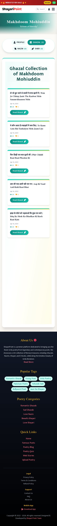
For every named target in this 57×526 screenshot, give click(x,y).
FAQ (28, 496)
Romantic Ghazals (29, 405)
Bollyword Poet (19, 389)
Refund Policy (28, 483)
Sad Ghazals (28, 410)
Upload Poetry (28, 460)
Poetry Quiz (28, 451)
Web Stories (28, 455)
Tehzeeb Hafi (37, 384)
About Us (28, 499)
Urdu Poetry (45, 378)
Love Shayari (28, 422)
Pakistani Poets (21, 384)
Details (47, 2)
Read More (28, 362)
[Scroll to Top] (51, 520)
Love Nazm (28, 414)
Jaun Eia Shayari (37, 389)
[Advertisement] (29, 260)
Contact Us (28, 493)
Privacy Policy (28, 477)
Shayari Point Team (34, 518)
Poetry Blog (28, 447)
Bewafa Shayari (28, 418)
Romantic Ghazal (13, 378)
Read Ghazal (18, 112)
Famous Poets (28, 443)
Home (28, 438)
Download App (30, 509)
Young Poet (30, 378)
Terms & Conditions (28, 480)
